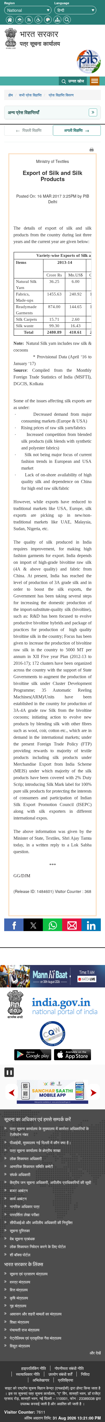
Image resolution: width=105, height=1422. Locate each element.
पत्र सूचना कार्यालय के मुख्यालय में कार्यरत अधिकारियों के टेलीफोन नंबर (49, 1131)
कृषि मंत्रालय (19, 1298)
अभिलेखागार (40, 1379)
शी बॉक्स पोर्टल (20, 1254)
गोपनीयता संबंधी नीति (69, 1368)
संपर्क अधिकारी (20, 1174)
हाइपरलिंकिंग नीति (33, 1368)
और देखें (95, 1353)
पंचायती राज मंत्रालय (24, 1330)
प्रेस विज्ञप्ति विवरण (61, 95)
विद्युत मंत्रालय (20, 1346)
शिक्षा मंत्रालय (19, 1322)
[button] (38, 19)
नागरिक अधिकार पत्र (24, 1206)
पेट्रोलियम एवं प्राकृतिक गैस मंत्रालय (35, 1338)
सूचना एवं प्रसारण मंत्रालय (29, 1273)
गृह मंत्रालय (18, 1305)
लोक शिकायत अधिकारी (26, 1158)
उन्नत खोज (75, 81)
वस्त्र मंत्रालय (20, 1282)
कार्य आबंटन (18, 1198)
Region (9, 3)
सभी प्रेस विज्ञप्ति (30, 95)
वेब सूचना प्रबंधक (22, 1238)
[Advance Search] (67, 19)
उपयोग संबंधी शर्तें (60, 1374)
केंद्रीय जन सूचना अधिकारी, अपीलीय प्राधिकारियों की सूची (50, 1182)
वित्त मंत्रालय (19, 1289)
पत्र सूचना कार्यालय (40, 43)
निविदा (85, 1374)
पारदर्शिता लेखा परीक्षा (24, 1214)
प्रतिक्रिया (65, 1379)
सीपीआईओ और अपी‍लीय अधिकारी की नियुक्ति (41, 1222)
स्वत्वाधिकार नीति (28, 1374)
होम (10, 95)
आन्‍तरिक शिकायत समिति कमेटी (31, 1166)
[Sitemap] (57, 19)
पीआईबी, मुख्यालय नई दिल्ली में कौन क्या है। (40, 1142)
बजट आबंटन (19, 1190)
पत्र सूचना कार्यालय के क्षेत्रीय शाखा (35, 1150)
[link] (52, 974)
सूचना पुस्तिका (20, 1230)
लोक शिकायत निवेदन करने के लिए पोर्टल (38, 1246)
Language (61, 3)
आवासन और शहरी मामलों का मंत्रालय (36, 1314)
